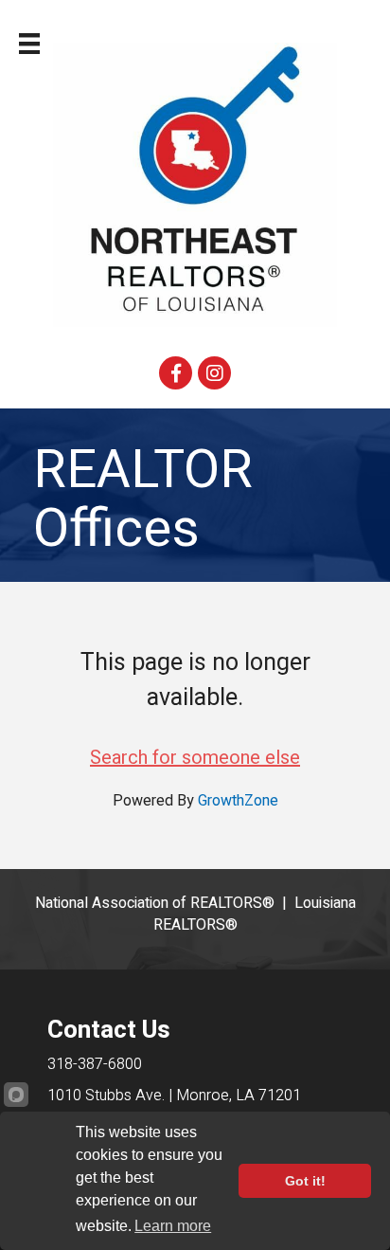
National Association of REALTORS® (155, 903)
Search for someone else (195, 757)
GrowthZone (238, 800)
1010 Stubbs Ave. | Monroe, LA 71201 (174, 1095)
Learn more (172, 1226)
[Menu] (29, 43)
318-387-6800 (94, 1064)
